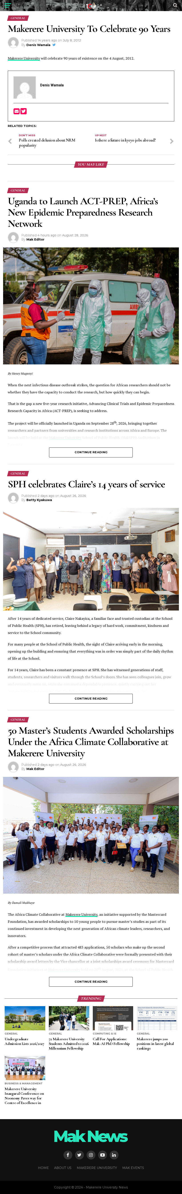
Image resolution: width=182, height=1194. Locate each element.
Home (43, 1168)
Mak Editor (35, 239)
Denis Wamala (38, 45)
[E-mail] (17, 113)
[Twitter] (23, 113)
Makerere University (24, 58)
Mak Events (133, 1168)
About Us (62, 1168)
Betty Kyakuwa (39, 500)
